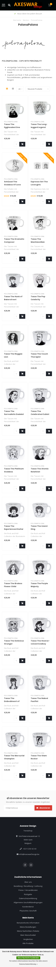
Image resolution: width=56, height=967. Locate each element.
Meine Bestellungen (28, 927)
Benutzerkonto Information (28, 923)
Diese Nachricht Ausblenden (28, 958)
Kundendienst (28, 906)
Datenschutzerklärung (28, 898)
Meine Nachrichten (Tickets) (28, 931)
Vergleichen (28, 939)
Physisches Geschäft (28, 911)
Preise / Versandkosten (28, 890)
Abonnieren (44, 808)
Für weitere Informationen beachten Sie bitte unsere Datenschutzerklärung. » (28, 962)
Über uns (28, 882)
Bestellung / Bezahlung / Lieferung (28, 886)
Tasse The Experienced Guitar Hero (13, 529)
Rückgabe (28, 894)
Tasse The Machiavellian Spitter (38, 242)
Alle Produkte (28, 943)
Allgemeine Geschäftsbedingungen (28, 902)
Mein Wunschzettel (28, 935)
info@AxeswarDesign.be (29, 854)
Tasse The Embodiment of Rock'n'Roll (12, 701)
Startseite (17, 20)
